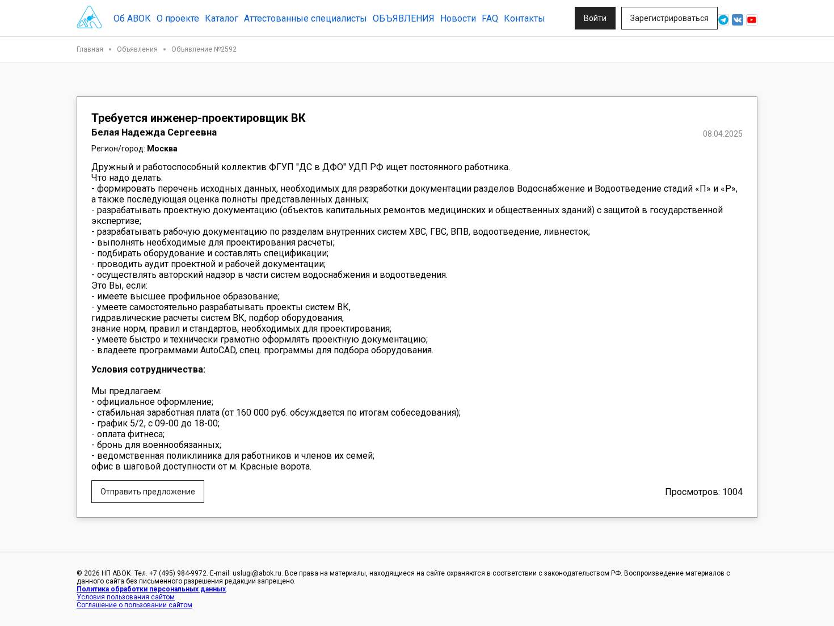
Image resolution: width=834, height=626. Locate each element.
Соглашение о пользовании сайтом (134, 605)
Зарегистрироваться (669, 18)
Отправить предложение (147, 491)
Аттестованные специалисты (305, 18)
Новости (458, 18)
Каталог (221, 18)
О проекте (178, 18)
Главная (90, 49)
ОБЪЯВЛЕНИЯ (404, 18)
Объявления (137, 49)
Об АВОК (132, 18)
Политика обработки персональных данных (151, 589)
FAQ (490, 18)
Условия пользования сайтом (126, 597)
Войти (595, 18)
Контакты (524, 18)
